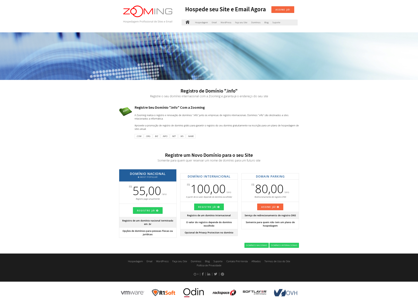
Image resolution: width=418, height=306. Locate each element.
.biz (156, 136)
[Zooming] (187, 22)
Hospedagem (201, 22)
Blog (266, 22)
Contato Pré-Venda (237, 261)
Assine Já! (282, 9)
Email (214, 22)
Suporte (276, 22)
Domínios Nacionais (256, 245)
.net (174, 136)
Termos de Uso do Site (277, 261)
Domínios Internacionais (284, 245)
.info (165, 136)
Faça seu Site (241, 22)
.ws (182, 136)
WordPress (226, 22)
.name (191, 136)
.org (148, 136)
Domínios (255, 22)
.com (138, 136)
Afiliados (256, 261)
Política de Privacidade (209, 265)
